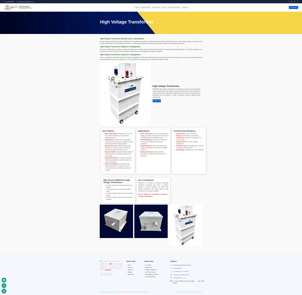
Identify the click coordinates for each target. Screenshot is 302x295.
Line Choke (148, 265)
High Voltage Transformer (151, 274)
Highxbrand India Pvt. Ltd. (142, 292)
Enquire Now (156, 100)
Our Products (155, 7)
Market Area (131, 274)
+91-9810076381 (10, 1)
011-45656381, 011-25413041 (180, 271)
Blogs (164, 7)
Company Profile (145, 7)
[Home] (18, 7)
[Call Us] (4, 291)
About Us (130, 267)
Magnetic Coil (148, 267)
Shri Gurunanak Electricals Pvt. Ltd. (110, 292)
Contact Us (185, 7)
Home (137, 7)
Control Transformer (150, 276)
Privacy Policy (180, 292)
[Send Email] (4, 280)
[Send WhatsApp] (4, 285)
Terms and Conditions (196, 292)
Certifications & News (174, 7)
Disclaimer (187, 292)
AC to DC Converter (150, 272)
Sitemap (130, 272)
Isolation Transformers (151, 269)
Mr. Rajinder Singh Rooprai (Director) (182, 265)
